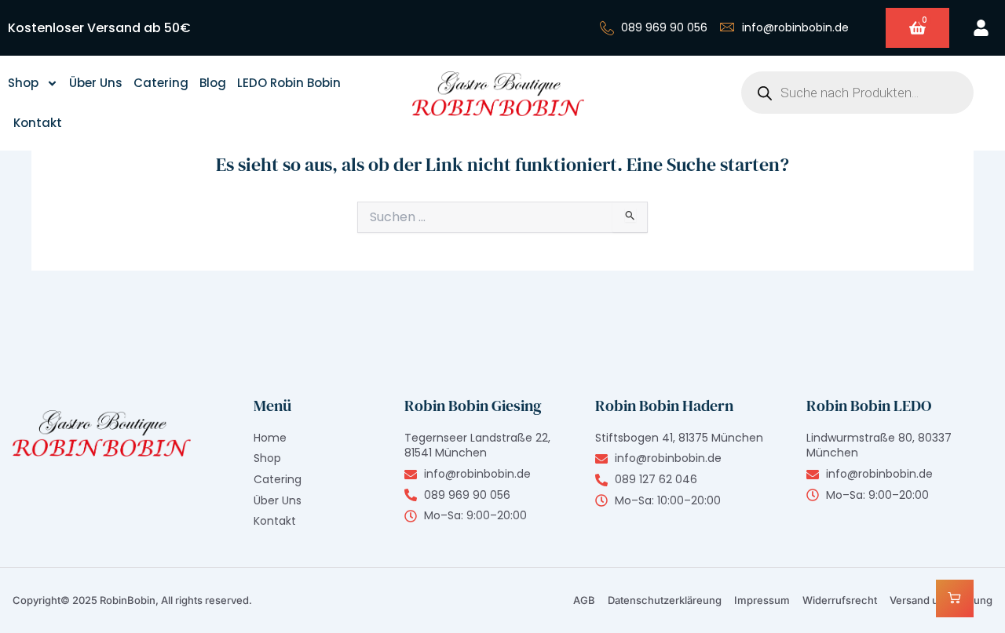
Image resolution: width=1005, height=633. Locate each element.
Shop (23, 83)
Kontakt (37, 123)
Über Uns (95, 83)
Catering (160, 83)
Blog (212, 83)
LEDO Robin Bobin (289, 83)
